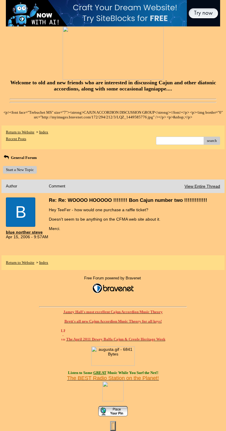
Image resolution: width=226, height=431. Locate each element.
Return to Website (20, 132)
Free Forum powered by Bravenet (113, 278)
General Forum (23, 157)
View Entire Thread (202, 186)
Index (43, 132)
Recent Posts (16, 139)
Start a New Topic (20, 169)
